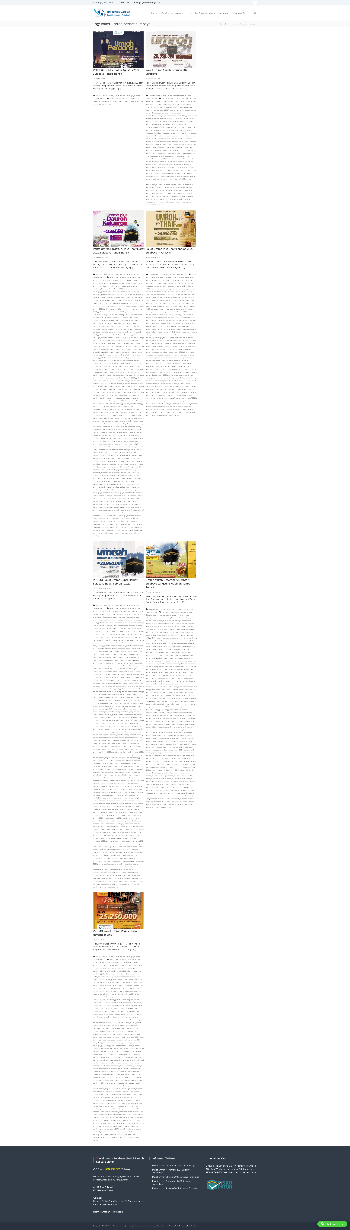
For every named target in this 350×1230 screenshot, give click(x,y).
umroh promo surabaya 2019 (125, 1115)
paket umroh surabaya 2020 (157, 306)
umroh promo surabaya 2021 (165, 173)
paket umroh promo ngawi (124, 723)
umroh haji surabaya (182, 165)
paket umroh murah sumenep (105, 686)
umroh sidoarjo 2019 (175, 790)
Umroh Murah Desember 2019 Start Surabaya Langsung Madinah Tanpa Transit (168, 583)
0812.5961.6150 (112, 1169)
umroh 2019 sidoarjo (113, 1092)
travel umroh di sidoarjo (102, 435)
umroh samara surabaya (185, 176)
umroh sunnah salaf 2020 (186, 398)
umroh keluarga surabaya (176, 167)
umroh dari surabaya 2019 (168, 770)
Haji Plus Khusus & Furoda (202, 13)
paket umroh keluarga (102, 997)
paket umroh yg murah (119, 404)
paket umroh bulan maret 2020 (120, 318)
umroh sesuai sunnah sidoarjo (158, 392)
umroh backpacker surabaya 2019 (124, 1097)
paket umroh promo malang (125, 717)
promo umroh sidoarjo (120, 415)
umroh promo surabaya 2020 (113, 504)
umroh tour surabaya (162, 202)
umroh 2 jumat (119, 815)
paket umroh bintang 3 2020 (118, 315)
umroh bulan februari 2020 (111, 829)
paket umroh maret (132, 343)
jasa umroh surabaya (134, 295)
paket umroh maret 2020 (103, 346)
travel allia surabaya (177, 323)
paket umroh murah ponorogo (126, 677)
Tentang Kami (240, 13)
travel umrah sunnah (161, 335)
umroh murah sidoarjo (117, 498)
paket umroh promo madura (124, 715)
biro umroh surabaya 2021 (182, 104)
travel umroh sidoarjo (128, 447)
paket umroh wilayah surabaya (166, 121)
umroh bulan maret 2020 (126, 478)
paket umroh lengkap (124, 1000)
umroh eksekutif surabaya (120, 487)
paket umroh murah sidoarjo (125, 363)
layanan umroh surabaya (180, 110)
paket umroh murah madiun (172, 661)
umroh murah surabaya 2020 (113, 501)
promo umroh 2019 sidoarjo (171, 715)
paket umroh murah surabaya (131, 686)
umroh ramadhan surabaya (175, 784)
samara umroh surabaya (164, 130)
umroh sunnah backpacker (175, 395)
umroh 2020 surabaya (109, 470)
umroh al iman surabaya (130, 473)
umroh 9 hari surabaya (110, 473)
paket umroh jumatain (116, 640)
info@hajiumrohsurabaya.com (148, 3)
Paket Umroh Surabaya (172, 13)
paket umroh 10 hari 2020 (116, 300)
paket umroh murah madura (124, 663)
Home (154, 13)
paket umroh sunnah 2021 (174, 116)
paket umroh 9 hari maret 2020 (111, 312)
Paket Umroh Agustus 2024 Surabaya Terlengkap (175, 1188)
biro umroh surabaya (162, 104)
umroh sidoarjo (120, 510)
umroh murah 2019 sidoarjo (112, 1109)
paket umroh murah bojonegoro (111, 649)
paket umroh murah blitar (115, 349)
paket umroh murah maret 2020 (113, 358)
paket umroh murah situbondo (130, 683)
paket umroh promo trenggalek (106, 740)
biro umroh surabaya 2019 (164, 624)
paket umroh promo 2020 (110, 369)
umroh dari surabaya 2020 (112, 484)
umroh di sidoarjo (131, 484)
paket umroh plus (120, 366)
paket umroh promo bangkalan (106, 694)
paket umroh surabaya (114, 384)
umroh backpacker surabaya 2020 (168, 369)
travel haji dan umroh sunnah (130, 424)
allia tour (184, 98)
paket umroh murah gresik (114, 352)
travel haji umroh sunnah (130, 427)
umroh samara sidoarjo (131, 507)
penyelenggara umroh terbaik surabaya (162, 127)
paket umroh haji (117, 326)
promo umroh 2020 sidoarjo (119, 766)
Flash (164, 1226)
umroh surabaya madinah (116, 524)
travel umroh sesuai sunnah (125, 444)
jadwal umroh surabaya (181, 107)
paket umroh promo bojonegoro (111, 700)
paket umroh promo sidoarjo (110, 372)
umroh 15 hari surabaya (186, 150)
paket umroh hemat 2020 (104, 329)
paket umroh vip (113, 395)
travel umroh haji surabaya (185, 133)
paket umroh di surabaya (161, 295)
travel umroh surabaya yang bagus (160, 147)
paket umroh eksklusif (116, 323)
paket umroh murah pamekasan (125, 674)
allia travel (155, 101)
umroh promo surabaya (179, 781)
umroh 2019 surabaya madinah (183, 761)
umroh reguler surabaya (164, 176)
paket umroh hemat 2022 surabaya (124, 98)
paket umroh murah (123, 346)
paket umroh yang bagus (111, 398)
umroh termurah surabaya (130, 530)
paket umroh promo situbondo (129, 735)
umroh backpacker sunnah (165, 366)
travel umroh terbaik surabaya (176, 355)
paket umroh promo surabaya (131, 738)
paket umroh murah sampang (128, 680)
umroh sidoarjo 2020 (135, 510)
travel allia (179, 130)
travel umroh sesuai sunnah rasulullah (179, 343)
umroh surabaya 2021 (154, 193)
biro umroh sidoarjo (120, 286)
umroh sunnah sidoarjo (176, 187)
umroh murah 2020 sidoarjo (124, 496)
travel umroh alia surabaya (111, 432)
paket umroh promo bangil (133, 692)
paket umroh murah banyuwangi (159, 644)
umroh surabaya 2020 (102, 519)
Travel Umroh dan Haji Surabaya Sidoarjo (124, 1226)
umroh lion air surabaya (102, 496)
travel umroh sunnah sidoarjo (166, 142)
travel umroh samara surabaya (158, 139)
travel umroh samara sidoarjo (124, 441)
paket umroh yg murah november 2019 (124, 1040)
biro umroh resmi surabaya (173, 280)
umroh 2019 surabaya (161, 761)
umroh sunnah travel (169, 190)
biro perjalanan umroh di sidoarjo (112, 614)
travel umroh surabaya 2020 (171, 352)
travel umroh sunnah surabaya (177, 349)
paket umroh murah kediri (112, 355)
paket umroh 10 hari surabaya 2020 (118, 303)
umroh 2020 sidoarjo (134, 815)
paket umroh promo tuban (131, 740)
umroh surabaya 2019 (110, 1129)
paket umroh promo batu (114, 697)
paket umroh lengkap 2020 (112, 343)
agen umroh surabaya (171, 98)
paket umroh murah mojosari (126, 669)
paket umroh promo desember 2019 (172, 692)
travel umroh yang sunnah (165, 150)
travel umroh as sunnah (163, 133)
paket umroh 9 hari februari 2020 (124, 631)
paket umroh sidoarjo (121, 381)
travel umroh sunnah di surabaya (177, 346)
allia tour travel (174, 277)
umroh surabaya (185, 190)
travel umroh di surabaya (123, 435)
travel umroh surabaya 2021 (184, 144)
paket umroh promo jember (116, 706)
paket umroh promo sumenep (105, 738)
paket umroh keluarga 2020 (112, 338)
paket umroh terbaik (106, 386)
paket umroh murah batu (114, 646)
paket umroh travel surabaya (163, 309)
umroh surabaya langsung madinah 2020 (126, 878)
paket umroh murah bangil (157, 641)
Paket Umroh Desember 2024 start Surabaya (173, 1165)
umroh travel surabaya (181, 202)
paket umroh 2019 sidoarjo (181, 632)
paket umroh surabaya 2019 (124, 1023)
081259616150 (124, 3)
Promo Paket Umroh (177, 274)
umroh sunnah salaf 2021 (156, 187)
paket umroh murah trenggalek (106, 689)
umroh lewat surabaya (132, 493)
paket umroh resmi (109, 375)
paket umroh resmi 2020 (128, 375)
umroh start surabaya (101, 513)
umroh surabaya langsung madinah (178, 193)
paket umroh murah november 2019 (121, 1003)
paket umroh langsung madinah (113, 340)
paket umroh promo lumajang (120, 712)
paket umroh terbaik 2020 (127, 386)
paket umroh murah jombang (171, 655)
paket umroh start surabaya (129, 746)
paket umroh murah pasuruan (174, 675)
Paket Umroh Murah (104, 96)
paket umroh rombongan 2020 (122, 378)
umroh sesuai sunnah (154, 179)
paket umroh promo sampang (128, 732)
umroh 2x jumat (99, 821)
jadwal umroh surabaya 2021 (157, 110)
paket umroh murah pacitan (169, 672)
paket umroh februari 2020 (183, 295)
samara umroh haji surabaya (112, 418)
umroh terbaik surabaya (108, 530)
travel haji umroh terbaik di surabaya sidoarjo (111, 430)
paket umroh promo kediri (118, 709)
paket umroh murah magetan (171, 664)
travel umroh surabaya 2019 (171, 750)
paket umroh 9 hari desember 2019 (160, 635)
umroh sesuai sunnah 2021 (174, 179)
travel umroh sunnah (154, 346)
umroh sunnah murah (167, 185)
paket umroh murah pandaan (120, 361)
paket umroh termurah (115, 1025)
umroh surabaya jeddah (122, 519)
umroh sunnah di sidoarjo (121, 513)
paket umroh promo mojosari (126, 720)
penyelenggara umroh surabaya (175, 124)
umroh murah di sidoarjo (110, 844)
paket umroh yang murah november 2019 (121, 1037)
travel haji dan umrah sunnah (126, 421)
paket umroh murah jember (116, 654)
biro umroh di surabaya (170, 101)
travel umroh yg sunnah (103, 467)
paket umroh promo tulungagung (107, 743)
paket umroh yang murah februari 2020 (170, 312)
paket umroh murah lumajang (120, 660)
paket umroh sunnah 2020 (165, 303)
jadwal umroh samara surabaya (158, 107)
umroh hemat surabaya (128, 101)
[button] (332, 1224)
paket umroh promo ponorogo (125, 729)
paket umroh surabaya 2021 (165, 119)
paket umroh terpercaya (122, 392)
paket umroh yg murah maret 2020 (119, 407)
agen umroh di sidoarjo (119, 277)
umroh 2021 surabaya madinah (176, 153)
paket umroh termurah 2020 (120, 389)
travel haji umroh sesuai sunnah (106, 427)
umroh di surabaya (165, 165)
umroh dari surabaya (175, 162)
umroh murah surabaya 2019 (157, 781)
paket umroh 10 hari (119, 980)
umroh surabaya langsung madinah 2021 (162, 196)
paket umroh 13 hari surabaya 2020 (124, 306)
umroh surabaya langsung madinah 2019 (118, 1132)
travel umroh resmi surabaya (182, 136)
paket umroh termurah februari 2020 (127, 752)
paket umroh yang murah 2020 (113, 401)
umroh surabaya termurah (165, 199)
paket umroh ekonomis (118, 320)
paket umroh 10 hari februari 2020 (121, 628)
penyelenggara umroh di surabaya (107, 409)
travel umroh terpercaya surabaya (128, 461)
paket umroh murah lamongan (170, 658)
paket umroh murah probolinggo (179, 678)
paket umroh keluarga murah (124, 997)
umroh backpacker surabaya (170, 156)
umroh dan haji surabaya (156, 162)
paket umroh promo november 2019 (114, 1011)
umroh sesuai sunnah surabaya (177, 182)
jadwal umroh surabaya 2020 (113, 295)
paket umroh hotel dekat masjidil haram (114, 335)
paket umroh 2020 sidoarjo (115, 309)
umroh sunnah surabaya (116, 516)
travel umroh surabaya (163, 144)
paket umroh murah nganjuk (171, 669)
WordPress (194, 1226)
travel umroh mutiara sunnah (158, 136)
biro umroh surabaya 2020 (112, 289)
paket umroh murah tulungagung (107, 692)
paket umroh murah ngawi (124, 672)
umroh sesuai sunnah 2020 (183, 389)
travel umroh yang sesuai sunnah (106, 464)
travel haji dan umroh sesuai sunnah (177, 326)
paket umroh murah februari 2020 (117, 651)
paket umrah (119, 297)
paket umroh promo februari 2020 (165, 300)
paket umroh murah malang (125, 666)
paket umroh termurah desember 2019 (166, 701)
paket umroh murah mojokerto (172, 667)
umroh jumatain (126, 838)
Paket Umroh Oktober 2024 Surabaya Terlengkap (175, 1177)
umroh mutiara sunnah (173, 170)
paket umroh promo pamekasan (125, 726)
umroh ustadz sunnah (155, 205)
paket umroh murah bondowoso (159, 649)
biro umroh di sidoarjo (109, 283)
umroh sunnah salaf (185, 185)
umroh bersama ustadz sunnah (180, 159)
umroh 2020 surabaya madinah (167, 363)
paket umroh (131, 297)
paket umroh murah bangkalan (112, 643)
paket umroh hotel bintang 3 (105, 332)
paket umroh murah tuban (131, 689)
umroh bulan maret (106, 478)
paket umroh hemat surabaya (105, 101)
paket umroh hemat (133, 326)
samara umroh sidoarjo (134, 418)
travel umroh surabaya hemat (118, 455)
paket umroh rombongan (109, 1017)
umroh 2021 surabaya (154, 153)
